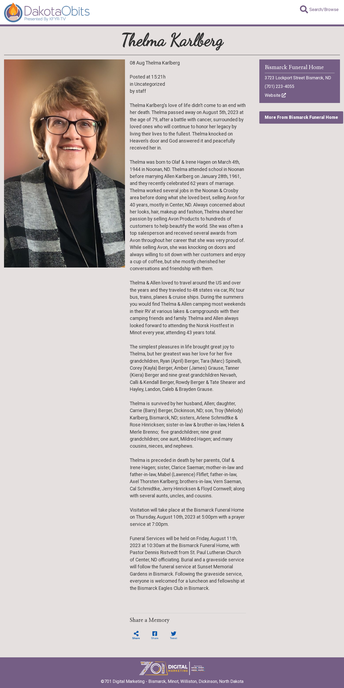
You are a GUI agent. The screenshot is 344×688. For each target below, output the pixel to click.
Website (273, 95)
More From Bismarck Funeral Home (301, 117)
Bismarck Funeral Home (294, 67)
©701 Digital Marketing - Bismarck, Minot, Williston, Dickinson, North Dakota (172, 681)
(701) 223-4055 (279, 86)
